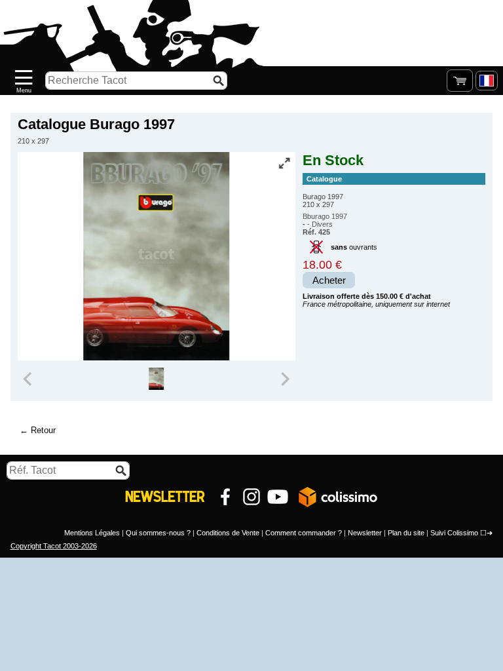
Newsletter (365, 533)
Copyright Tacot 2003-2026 (53, 546)
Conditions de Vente (227, 533)
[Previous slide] (29, 379)
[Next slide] (284, 379)
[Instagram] (251, 497)
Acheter (329, 280)
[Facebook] (225, 497)
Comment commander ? (303, 533)
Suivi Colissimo (454, 533)
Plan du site (406, 533)
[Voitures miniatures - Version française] (486, 80)
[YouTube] (278, 497)
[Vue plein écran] (284, 163)
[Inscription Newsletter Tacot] (165, 497)
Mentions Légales (92, 533)
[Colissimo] (338, 497)
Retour (43, 430)
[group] (156, 379)
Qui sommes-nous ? (158, 533)
